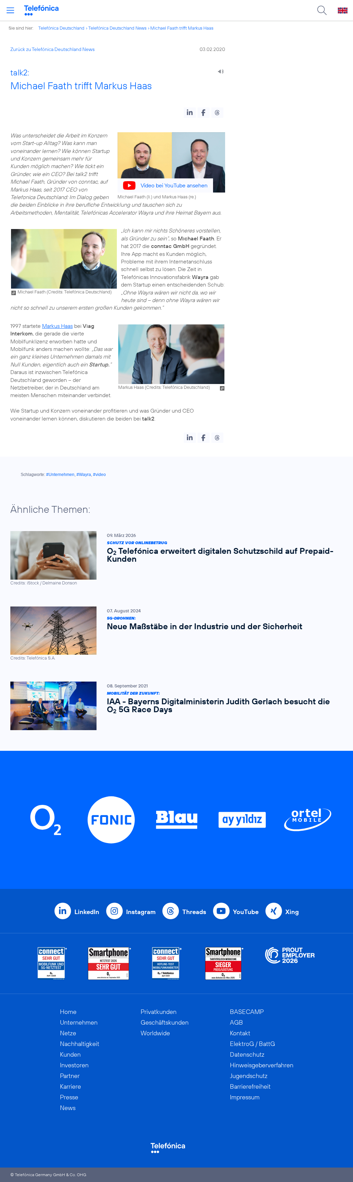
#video (99, 474)
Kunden (70, 1054)
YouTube (246, 912)
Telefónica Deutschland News (117, 28)
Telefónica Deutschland (61, 28)
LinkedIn (86, 912)
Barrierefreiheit (250, 1086)
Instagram (140, 912)
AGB (236, 1022)
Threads (194, 912)
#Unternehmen (60, 474)
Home (68, 1012)
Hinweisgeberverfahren (261, 1065)
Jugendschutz (249, 1076)
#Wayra (84, 474)
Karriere (70, 1086)
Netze (68, 1033)
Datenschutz (247, 1054)
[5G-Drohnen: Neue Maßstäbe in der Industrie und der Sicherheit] (173, 634)
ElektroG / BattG (252, 1044)
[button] (190, 112)
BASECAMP (247, 1012)
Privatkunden (158, 1012)
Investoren (74, 1065)
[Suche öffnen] (322, 10)
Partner (70, 1076)
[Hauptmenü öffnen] (10, 10)
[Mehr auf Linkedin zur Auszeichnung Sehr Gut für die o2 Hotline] (167, 963)
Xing (292, 912)
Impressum (245, 1097)
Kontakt (240, 1033)
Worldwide (155, 1033)
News (67, 1108)
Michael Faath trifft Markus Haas (181, 28)
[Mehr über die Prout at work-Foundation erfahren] (289, 963)
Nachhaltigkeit (79, 1044)
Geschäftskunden (165, 1022)
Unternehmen (79, 1022)
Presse (69, 1097)
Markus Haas (57, 325)
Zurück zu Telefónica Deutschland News (52, 49)
